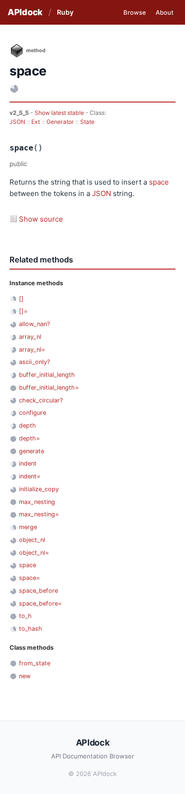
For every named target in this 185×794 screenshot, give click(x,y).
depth (27, 425)
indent (28, 463)
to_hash (30, 628)
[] (21, 298)
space (159, 182)
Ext (35, 121)
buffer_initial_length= (49, 387)
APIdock (25, 12)
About (165, 12)
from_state (34, 663)
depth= (29, 438)
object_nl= (34, 552)
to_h (25, 615)
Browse (134, 12)
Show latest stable (60, 112)
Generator (60, 121)
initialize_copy (39, 489)
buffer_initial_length (47, 374)
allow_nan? (34, 323)
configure (32, 412)
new (24, 676)
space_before (38, 590)
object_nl (32, 539)
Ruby (65, 12)
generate (31, 451)
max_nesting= (39, 514)
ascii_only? (34, 361)
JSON (17, 121)
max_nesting (37, 501)
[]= (23, 311)
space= (29, 577)
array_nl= (32, 349)
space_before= (40, 603)
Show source (41, 219)
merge (28, 527)
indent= (29, 476)
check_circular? (41, 400)
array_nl (30, 336)
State (87, 121)
